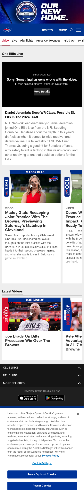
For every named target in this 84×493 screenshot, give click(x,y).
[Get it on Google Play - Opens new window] (55, 400)
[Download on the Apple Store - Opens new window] (28, 398)
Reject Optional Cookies (42, 474)
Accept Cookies (42, 485)
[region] (42, 450)
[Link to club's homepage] (8, 28)
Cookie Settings (42, 463)
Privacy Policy (50, 455)
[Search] (71, 30)
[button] (42, 91)
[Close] (77, 414)
